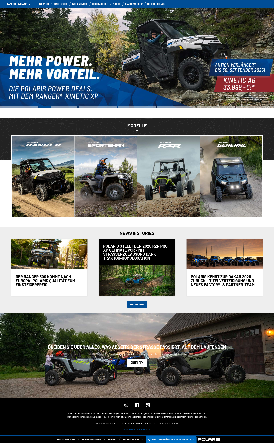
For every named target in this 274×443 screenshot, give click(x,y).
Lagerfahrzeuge (80, 3)
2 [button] (58, 107)
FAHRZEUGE (44, 3)
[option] (137, 58)
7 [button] (255, 107)
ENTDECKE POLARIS (156, 3)
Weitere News (137, 304)
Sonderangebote (100, 3)
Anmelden (137, 363)
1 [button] (19, 107)
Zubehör (117, 3)
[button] (171, 439)
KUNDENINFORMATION (91, 439)
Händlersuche (61, 3)
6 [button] (216, 107)
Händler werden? (134, 3)
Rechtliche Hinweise (133, 439)
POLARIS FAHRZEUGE (66, 439)
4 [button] (137, 107)
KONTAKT (112, 439)
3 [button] (98, 107)
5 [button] (176, 107)
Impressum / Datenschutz (137, 429)
